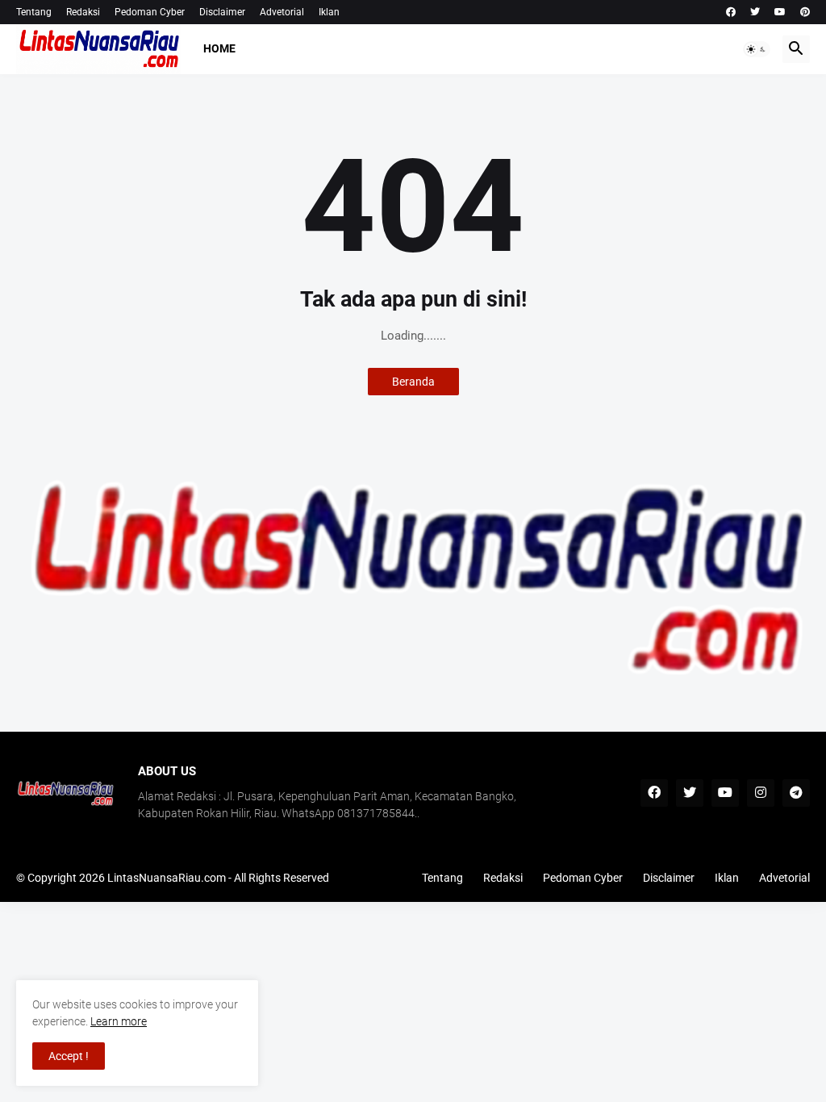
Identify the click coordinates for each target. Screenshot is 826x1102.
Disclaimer (222, 12)
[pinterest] (805, 12)
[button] (756, 49)
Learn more (118, 1021)
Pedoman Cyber (150, 12)
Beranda (413, 381)
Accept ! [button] (68, 1056)
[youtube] (780, 12)
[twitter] (755, 12)
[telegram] (796, 793)
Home (219, 48)
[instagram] (760, 793)
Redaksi (83, 12)
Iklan (329, 12)
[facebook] (731, 12)
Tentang (34, 12)
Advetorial (282, 12)
